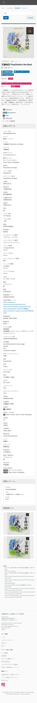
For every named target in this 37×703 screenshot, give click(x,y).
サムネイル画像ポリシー (8, 658)
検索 (5, 18)
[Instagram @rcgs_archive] (3, 684)
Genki (10, 78)
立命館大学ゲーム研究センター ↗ (10, 674)
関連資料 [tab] (17, 8)
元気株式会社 (8, 72)
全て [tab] (3, 8)
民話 (12, 86)
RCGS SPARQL (5, 661)
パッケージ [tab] (9, 8)
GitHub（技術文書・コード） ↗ (10, 667)
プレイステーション (22, 72)
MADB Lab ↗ (5, 680)
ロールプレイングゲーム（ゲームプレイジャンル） (16, 83)
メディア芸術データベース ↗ (9, 677)
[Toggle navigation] (3, 2)
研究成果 (3, 656)
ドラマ (17, 86)
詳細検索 (30, 18)
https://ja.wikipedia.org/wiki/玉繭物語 (15, 309)
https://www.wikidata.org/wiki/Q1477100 (17, 306)
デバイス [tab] (24, 8)
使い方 (3, 646)
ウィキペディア (25, 104)
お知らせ (3, 643)
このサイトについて (7, 640)
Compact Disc (8, 74)
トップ (3, 637)
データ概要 (4, 653)
